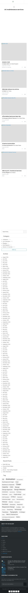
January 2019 (6, 425)
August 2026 (5, 257)
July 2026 (5, 259)
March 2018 (5, 444)
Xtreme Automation (8, 143)
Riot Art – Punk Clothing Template (10, 470)
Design (17, 487)
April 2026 (5, 264)
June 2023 (5, 327)
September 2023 (6, 322)
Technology (18, 509)
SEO (23, 507)
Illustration (19, 497)
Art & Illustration (8, 241)
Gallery (10, 494)
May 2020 (5, 396)
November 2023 (6, 318)
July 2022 (5, 348)
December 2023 (6, 316)
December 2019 (6, 405)
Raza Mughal (6, 172)
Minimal (4, 502)
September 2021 (6, 366)
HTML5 (13, 497)
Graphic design (17, 494)
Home (4, 540)
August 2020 (5, 390)
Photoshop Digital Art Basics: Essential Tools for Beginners (17, 568)
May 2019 (5, 418)
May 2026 (5, 262)
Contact (4, 547)
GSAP (24, 494)
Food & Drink (5, 94)
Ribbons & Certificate (7, 551)
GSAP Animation (5, 497)
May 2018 (5, 440)
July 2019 (5, 414)
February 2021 (6, 379)
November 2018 (6, 429)
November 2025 (6, 273)
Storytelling (10, 509)
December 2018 (6, 427)
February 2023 (6, 335)
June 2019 (5, 416)
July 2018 (5, 437)
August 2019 (5, 412)
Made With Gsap (6, 464)
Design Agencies (7, 489)
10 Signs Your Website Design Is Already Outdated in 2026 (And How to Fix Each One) (16, 562)
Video (3, 514)
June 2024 (5, 305)
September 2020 (6, 388)
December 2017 (6, 450)
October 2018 (6, 431)
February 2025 (6, 290)
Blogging (6, 243)
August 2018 (5, 435)
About (4, 544)
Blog (4, 546)
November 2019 (6, 407)
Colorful (5, 487)
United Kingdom (14, 64)
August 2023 (5, 324)
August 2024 (5, 301)
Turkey (9, 91)
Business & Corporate (6, 67)
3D (3, 479)
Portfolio (5, 504)
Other (3, 148)
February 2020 (6, 401)
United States (22, 118)
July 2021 (5, 370)
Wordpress (6, 519)
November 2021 (6, 362)
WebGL (18, 517)
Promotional (12, 504)
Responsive (20, 504)
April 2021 (5, 375)
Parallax (11, 502)
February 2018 (6, 446)
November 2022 (6, 340)
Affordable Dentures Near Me (11, 116)
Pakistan (14, 172)
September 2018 (6, 433)
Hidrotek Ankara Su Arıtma (10, 89)
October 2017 (6, 453)
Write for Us (5, 549)
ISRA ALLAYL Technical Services (12, 171)
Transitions (5, 512)
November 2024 (6, 296)
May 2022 (5, 351)
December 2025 (6, 272)
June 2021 (5, 372)
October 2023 (6, 320)
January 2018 (6, 448)
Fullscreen (4, 494)
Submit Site (5, 553)
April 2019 (5, 420)
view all (14, 249)
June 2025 (5, 283)
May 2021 (5, 374)
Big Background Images (8, 482)
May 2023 (5, 329)
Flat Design (19, 492)
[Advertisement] (14, 27)
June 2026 (5, 260)
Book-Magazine (7, 245)
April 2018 (5, 442)
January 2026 (6, 270)
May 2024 (5, 307)
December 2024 (6, 294)
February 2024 (6, 312)
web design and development (8, 517)
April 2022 (5, 353)
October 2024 (6, 298)
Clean (18, 484)
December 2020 (6, 383)
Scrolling (18, 507)
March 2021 (5, 377)
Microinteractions (20, 499)
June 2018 (5, 438)
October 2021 (6, 364)
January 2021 (6, 381)
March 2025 (5, 288)
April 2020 (5, 398)
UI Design (22, 512)
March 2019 (5, 422)
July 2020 (5, 392)
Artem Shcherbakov (7, 471)
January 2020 (6, 403)
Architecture (7, 239)
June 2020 (5, 394)
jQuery (13, 499)
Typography (14, 512)
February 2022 (6, 357)
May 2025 (5, 285)
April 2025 (5, 286)
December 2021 (6, 361)
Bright (17, 482)
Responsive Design (8, 507)
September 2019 (6, 411)
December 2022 (6, 338)
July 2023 (5, 325)
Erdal (4, 91)
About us (20, 531)
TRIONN (4, 468)
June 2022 (5, 349)
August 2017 (5, 457)
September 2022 (6, 344)
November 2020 (6, 385)
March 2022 (5, 355)
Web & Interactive (12, 514)
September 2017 (6, 455)
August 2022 (5, 346)
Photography (17, 502)
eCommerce (5, 492)
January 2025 (6, 292)
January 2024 (6, 314)
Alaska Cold (6, 62)
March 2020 (5, 400)
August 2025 (5, 279)
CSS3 (11, 487)
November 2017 (6, 451)
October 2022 (6, 342)
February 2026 (6, 268)
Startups (3, 509)
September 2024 (6, 299)
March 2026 (5, 266)
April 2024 (5, 309)
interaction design (6, 499)
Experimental (12, 492)
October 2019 (6, 409)
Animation (10, 479)
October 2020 (6, 387)
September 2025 (6, 277)
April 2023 (5, 331)
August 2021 (5, 368)
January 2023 (6, 336)
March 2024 (5, 311)
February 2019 (6, 424)
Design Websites (19, 489)
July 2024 (5, 303)
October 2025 (6, 275)
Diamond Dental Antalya (8, 466)
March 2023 (5, 333)
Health (3, 121)
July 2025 (5, 281)
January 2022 (6, 359)
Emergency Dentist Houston (10, 118)
